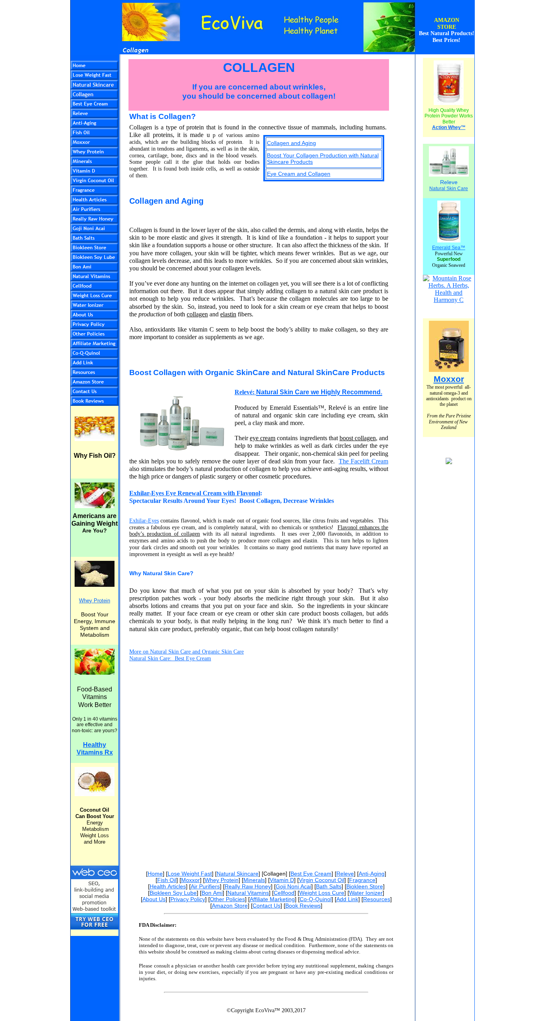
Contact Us (266, 905)
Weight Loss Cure (321, 893)
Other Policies (227, 899)
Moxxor (190, 880)
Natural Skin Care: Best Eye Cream (170, 658)
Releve (345, 873)
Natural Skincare (238, 873)
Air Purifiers (205, 886)
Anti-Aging (372, 873)
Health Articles (168, 886)
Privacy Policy (187, 899)
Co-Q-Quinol (316, 899)
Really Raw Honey (248, 886)
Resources (376, 899)
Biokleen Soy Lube (173, 893)
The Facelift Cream (363, 461)
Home (155, 873)
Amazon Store (230, 905)
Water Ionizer (366, 893)
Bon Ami (212, 893)
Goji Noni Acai (293, 886)
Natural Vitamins (248, 893)
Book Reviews (303, 905)
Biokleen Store (364, 886)
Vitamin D (282, 880)
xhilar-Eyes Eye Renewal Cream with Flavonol (197, 493)
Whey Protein (222, 880)
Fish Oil (166, 880)
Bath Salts (329, 886)
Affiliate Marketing (272, 899)
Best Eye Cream (311, 873)
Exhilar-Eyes (144, 521)
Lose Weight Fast (190, 873)
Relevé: (245, 392)
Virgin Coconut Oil (321, 880)
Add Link (347, 899)
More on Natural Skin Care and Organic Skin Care (186, 652)
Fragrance (362, 880)
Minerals (254, 880)
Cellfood (284, 893)
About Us (154, 899)
